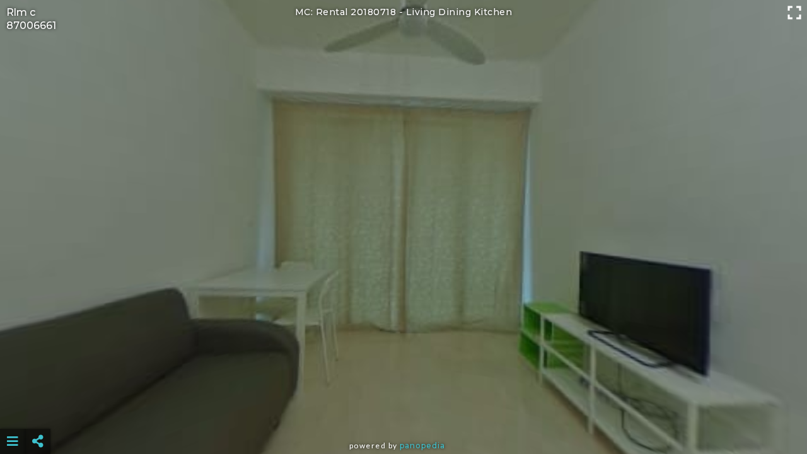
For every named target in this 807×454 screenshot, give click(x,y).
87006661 (31, 26)
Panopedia (422, 445)
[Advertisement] (403, 409)
